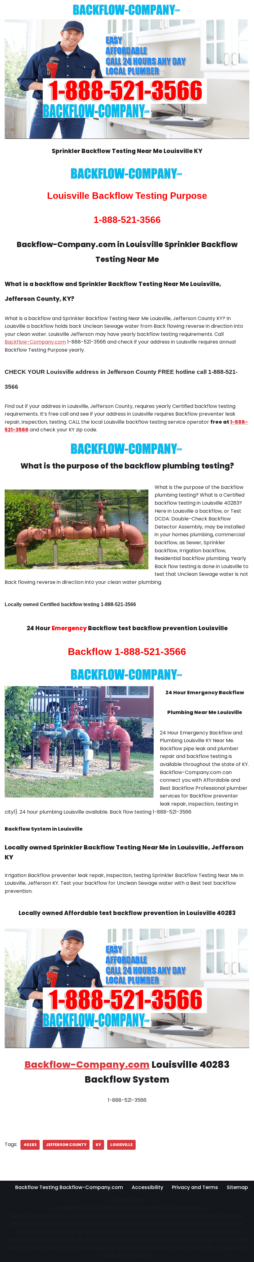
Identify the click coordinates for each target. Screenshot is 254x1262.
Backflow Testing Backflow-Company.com (69, 1187)
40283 (30, 1144)
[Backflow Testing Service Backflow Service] (127, 9)
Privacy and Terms (195, 1187)
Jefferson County (66, 1144)
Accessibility (147, 1187)
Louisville (121, 1144)
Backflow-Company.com (35, 341)
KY (98, 1144)
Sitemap (237, 1187)
